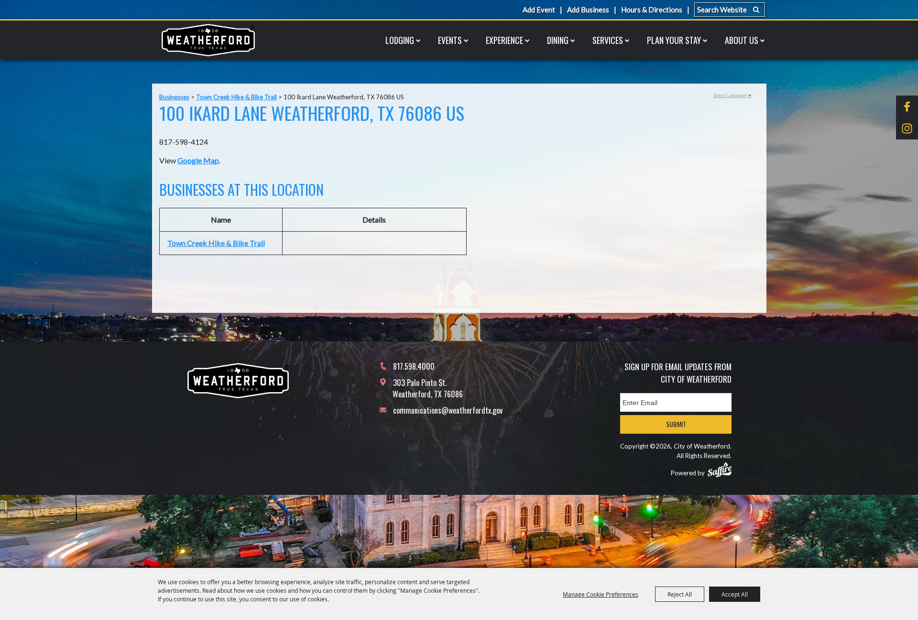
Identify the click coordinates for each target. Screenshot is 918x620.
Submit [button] (676, 424)
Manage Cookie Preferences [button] (600, 594)
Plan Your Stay (674, 40)
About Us (741, 40)
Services (607, 40)
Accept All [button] (734, 594)
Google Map (198, 160)
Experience (504, 40)
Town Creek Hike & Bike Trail (236, 97)
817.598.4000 (414, 366)
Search (756, 9)
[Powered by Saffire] (720, 469)
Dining (557, 40)
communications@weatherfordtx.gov (448, 410)
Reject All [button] (679, 594)
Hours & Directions (651, 9)
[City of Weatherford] (208, 40)
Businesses (174, 97)
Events (450, 40)
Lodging (399, 40)
